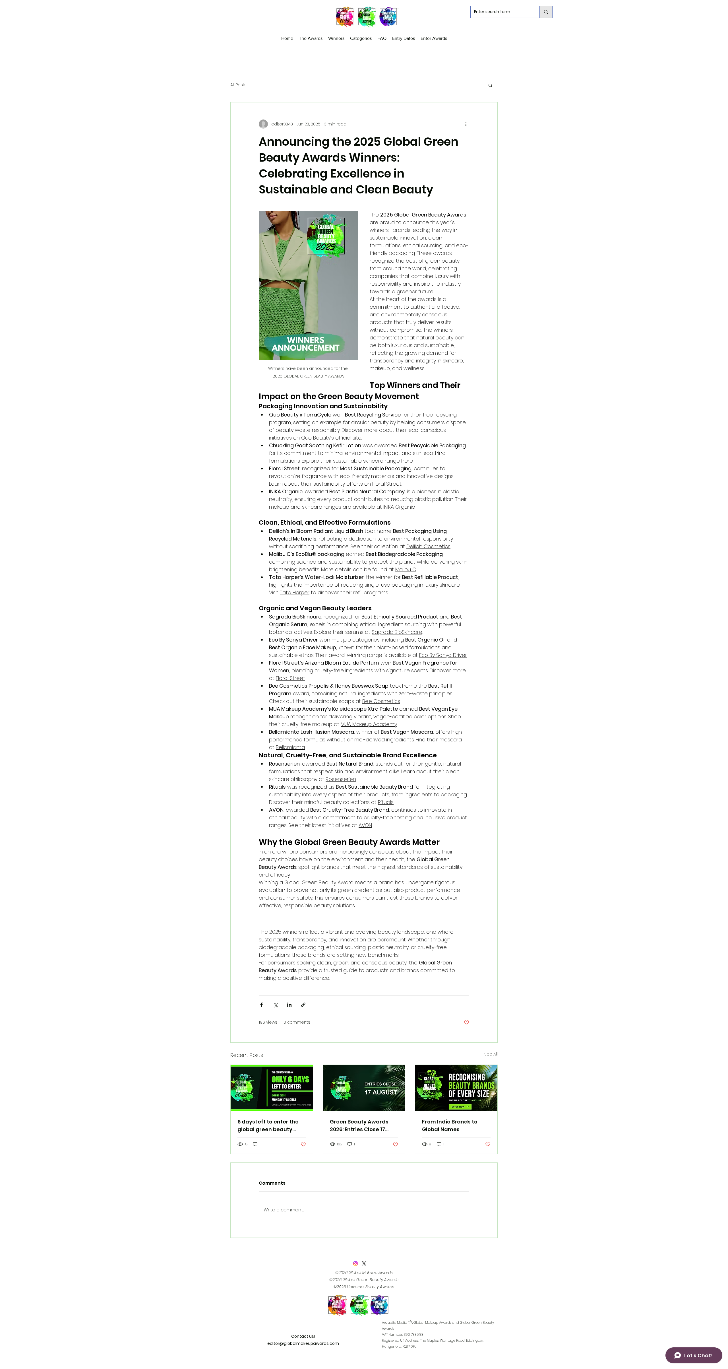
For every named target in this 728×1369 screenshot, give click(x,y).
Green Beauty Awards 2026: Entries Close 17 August (359, 1125)
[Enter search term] (545, 12)
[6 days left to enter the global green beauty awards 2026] (272, 1088)
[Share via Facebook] (261, 1004)
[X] (364, 1263)
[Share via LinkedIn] (289, 1004)
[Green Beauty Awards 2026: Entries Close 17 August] (364, 1088)
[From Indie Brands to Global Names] (456, 1088)
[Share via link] (303, 1004)
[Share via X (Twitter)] (275, 1004)
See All (491, 1054)
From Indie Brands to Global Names (449, 1125)
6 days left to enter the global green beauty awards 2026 (268, 1125)
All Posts (238, 85)
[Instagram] (355, 1263)
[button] (490, 85)
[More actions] (465, 124)
